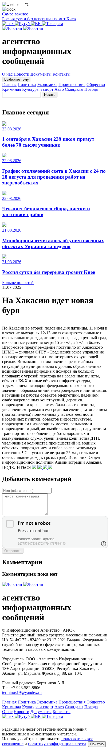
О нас (7, 74)
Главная (9, 84)
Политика (27, 84)
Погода (91, 89)
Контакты (61, 74)
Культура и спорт (37, 89)
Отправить (12, 551)
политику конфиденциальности (57, 744)
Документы (41, 74)
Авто (59, 89)
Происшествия (71, 84)
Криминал (11, 89)
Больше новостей (18, 282)
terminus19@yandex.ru (22, 692)
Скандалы (74, 89)
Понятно (97, 744)
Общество (96, 84)
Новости (21, 74)
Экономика (47, 84)
